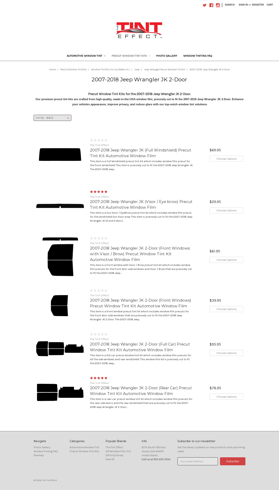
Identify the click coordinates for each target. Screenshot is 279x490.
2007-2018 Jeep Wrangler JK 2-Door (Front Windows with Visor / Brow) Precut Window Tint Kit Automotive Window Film (140, 254)
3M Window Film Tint (118, 451)
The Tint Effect (114, 447)
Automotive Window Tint (85, 55)
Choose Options (226, 158)
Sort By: (40, 117)
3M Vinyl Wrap (114, 455)
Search (230, 4)
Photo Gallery (166, 55)
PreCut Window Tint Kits (130, 55)
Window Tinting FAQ (197, 55)
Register (258, 4)
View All (110, 459)
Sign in (243, 4)
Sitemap (39, 455)
